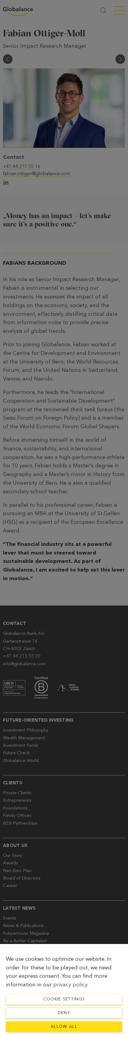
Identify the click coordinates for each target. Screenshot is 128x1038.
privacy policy (70, 984)
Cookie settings (64, 999)
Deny (64, 1012)
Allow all (64, 1026)
